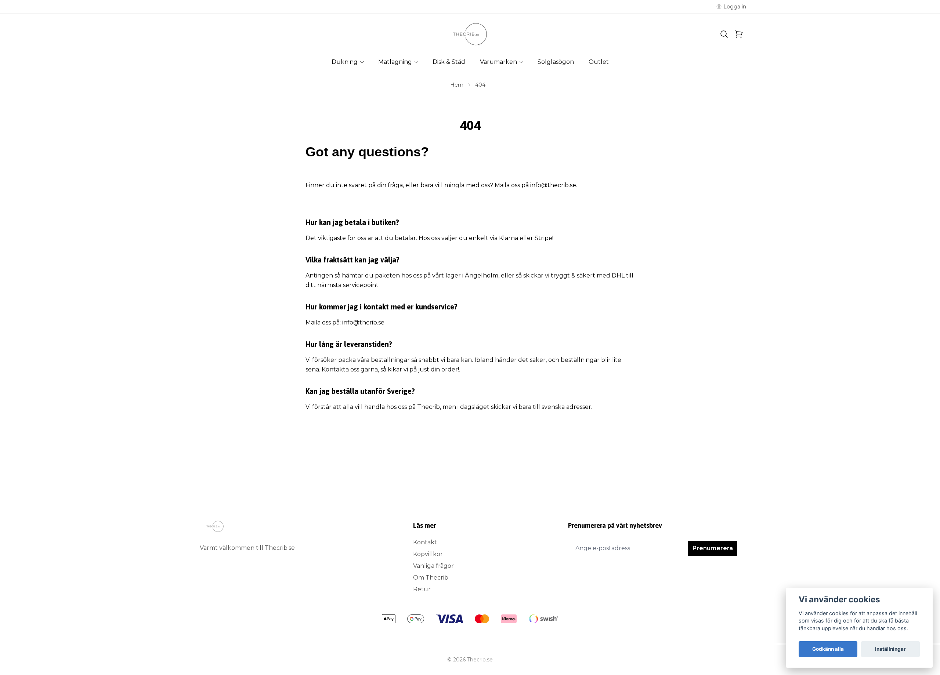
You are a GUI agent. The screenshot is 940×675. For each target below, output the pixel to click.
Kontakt (425, 542)
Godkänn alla (828, 649)
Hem (456, 84)
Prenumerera (713, 548)
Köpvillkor (428, 554)
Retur (422, 589)
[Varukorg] (738, 34)
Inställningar (890, 649)
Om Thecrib (430, 577)
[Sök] (724, 34)
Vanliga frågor (433, 565)
